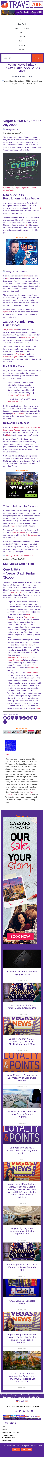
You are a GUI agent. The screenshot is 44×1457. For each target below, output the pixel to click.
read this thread (18, 413)
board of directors (18, 532)
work (32, 652)
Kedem (35, 665)
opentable (7, 312)
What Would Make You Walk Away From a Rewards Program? (22, 1114)
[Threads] (20, 718)
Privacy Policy (6, 1440)
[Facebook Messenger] (9, 718)
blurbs (8, 435)
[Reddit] (28, 718)
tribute (13, 526)
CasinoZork (22, 45)
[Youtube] (32, 1411)
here (28, 614)
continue (26, 276)
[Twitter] (20, 1411)
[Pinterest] (35, 718)
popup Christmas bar (15, 660)
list (27, 225)
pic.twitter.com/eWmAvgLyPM (18, 395)
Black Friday (16, 592)
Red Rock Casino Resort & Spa (19, 657)
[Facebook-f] (12, 1411)
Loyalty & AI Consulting (22, 28)
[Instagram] (16, 1411)
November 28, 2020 (14, 402)
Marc (7, 754)
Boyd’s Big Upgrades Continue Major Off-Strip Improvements (22, 1231)
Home (22, 20)
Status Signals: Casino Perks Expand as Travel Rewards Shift (22, 1267)
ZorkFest (22, 37)
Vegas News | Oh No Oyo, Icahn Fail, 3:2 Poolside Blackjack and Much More (22, 1041)
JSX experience (32, 535)
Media (22, 32)
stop (7, 278)
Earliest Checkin (32, 673)
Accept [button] (16, 1449)
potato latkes (33, 668)
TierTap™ (22, 49)
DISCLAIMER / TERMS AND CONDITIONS (9, 1436)
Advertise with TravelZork (10, 1432)
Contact (4, 1429)
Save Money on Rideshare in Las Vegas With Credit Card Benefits (22, 1078)
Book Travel (22, 24)
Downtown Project (10, 357)
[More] (5, 722)
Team (4, 1426)
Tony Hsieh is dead (10, 330)
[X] (12, 718)
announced (36, 208)
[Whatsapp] (24, 718)
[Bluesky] (16, 718)
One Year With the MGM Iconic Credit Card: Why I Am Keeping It (22, 1150)
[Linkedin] (32, 718)
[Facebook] (5, 718)
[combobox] (16, 58)
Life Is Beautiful (20, 354)
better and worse (27, 337)
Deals (21, 41)
